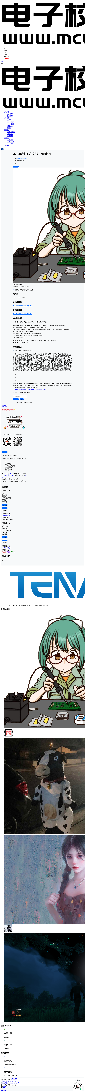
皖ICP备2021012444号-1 (9, 1081)
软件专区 (6, 138)
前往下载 (16, 166)
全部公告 (4, 406)
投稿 (2, 149)
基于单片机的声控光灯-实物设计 (22, 306)
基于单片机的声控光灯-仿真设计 (22, 314)
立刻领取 (5, 505)
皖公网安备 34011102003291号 (11, 1083)
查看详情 (5, 508)
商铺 (5, 50)
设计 (5, 48)
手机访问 (6, 56)
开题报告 (19, 158)
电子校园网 (13, 1079)
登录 (11, 473)
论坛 (5, 52)
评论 (6, 475)
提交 (22, 399)
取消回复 (16, 399)
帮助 (5, 54)
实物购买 (6, 112)
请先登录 (10, 475)
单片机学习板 (6, 515)
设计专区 (6, 118)
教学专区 (6, 130)
